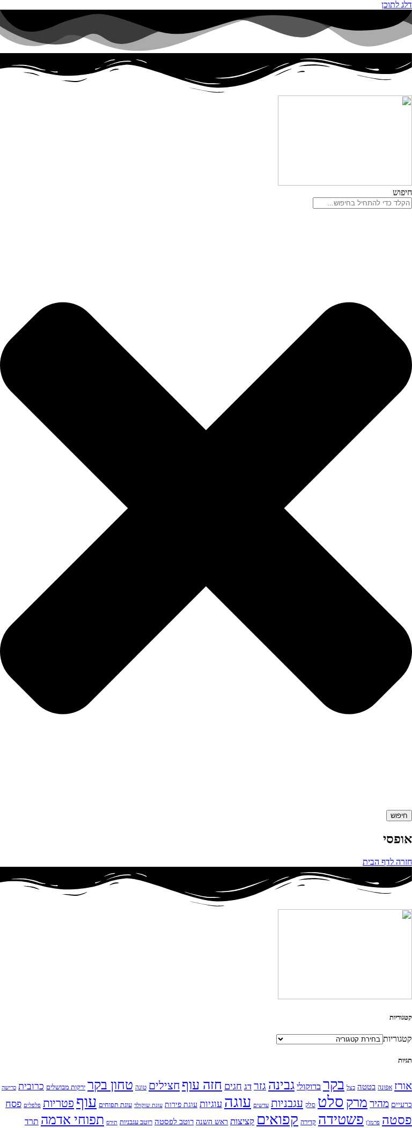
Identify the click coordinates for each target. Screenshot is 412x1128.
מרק (356, 1102)
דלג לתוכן (396, 4)
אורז (403, 1086)
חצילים (164, 1085)
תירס (111, 1122)
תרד (32, 1121)
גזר (260, 1086)
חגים (233, 1086)
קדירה (308, 1122)
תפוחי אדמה (72, 1119)
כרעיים (401, 1104)
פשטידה (341, 1119)
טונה (140, 1087)
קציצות (242, 1121)
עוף (86, 1101)
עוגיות (211, 1103)
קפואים (277, 1119)
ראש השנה (212, 1121)
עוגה (237, 1101)
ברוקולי (309, 1086)
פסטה (397, 1119)
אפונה (385, 1087)
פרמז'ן (373, 1122)
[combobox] (362, 203)
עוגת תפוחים (115, 1105)
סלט (331, 1102)
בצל (351, 1087)
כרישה (9, 1087)
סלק (310, 1105)
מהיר (379, 1103)
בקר (333, 1085)
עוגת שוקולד (148, 1105)
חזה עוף (202, 1085)
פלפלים (32, 1105)
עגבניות (287, 1103)
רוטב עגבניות (136, 1122)
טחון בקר (110, 1085)
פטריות (58, 1103)
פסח (13, 1103)
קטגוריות (397, 1038)
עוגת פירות (181, 1104)
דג (248, 1086)
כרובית (31, 1086)
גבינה (281, 1084)
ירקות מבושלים (65, 1087)
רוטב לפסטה (174, 1121)
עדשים (261, 1105)
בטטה (366, 1086)
